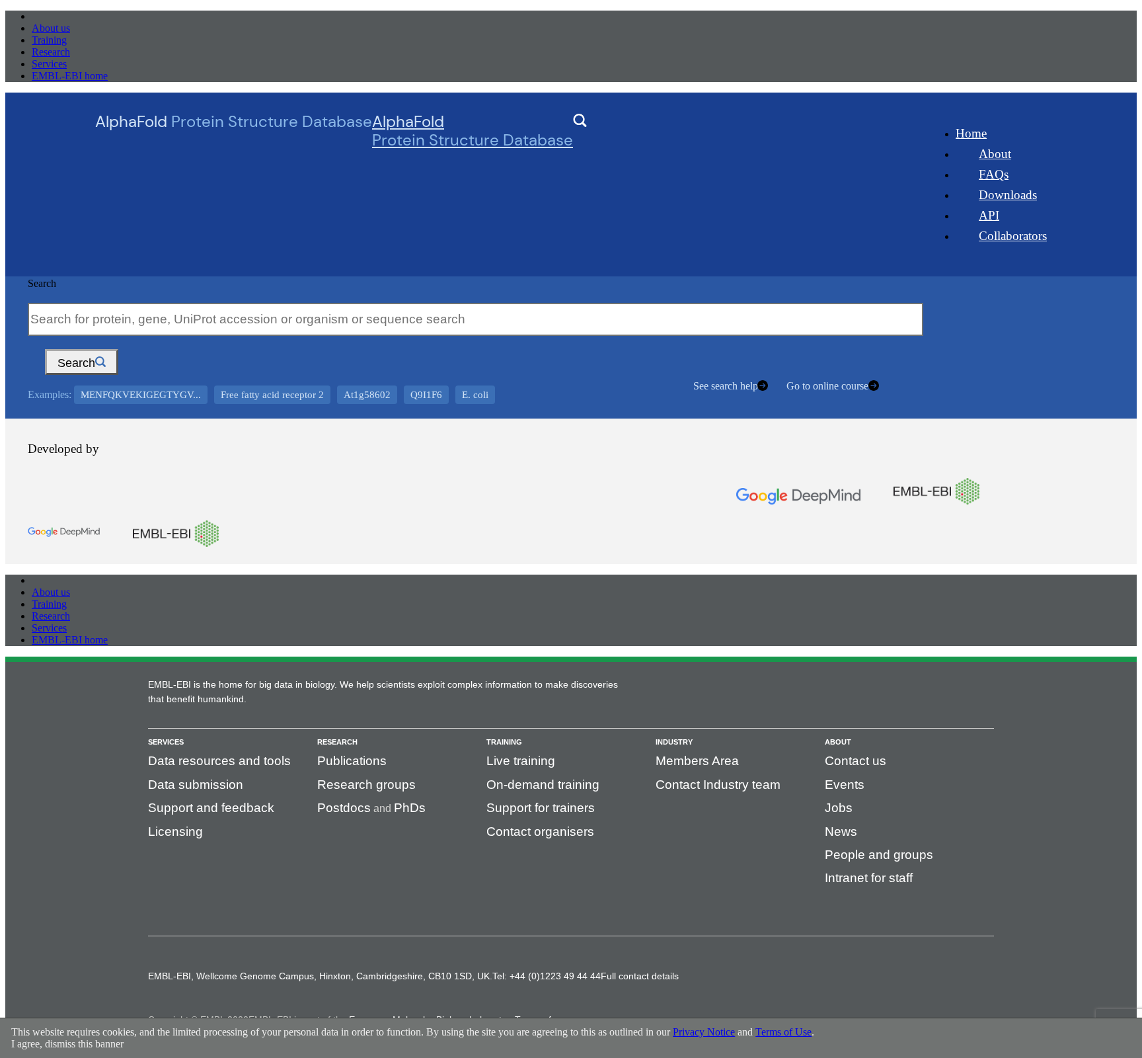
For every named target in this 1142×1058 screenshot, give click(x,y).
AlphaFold (472, 130)
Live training (520, 761)
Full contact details (640, 976)
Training (49, 40)
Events (844, 785)
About (995, 154)
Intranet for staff (869, 878)
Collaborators (1013, 236)
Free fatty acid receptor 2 (272, 394)
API (989, 215)
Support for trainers (540, 808)
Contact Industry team (718, 785)
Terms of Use (783, 1032)
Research (51, 52)
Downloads (1008, 195)
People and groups (879, 855)
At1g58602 (367, 394)
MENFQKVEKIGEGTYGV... (141, 394)
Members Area (697, 761)
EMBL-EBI (57, 16)
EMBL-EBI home (70, 75)
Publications (352, 761)
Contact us (855, 761)
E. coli (475, 394)
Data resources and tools (219, 761)
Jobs (839, 808)
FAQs (994, 174)
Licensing (175, 831)
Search (42, 283)
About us (51, 28)
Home (971, 133)
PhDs (410, 808)
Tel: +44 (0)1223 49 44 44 (546, 976)
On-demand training (542, 785)
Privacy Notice (704, 1032)
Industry (674, 742)
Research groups (366, 785)
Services (49, 63)
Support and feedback (211, 808)
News (841, 831)
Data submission (195, 785)
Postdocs (344, 808)
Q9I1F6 (426, 394)
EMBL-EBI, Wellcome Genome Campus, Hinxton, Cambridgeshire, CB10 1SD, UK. (320, 976)
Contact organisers (540, 831)
